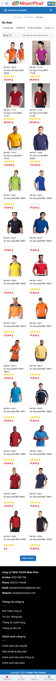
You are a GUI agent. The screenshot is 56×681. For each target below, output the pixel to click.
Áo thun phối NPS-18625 (41, 241)
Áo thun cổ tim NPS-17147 (13, 114)
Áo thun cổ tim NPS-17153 (39, 71)
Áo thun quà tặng (34, 28)
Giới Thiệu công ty (12, 611)
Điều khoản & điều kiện (14, 651)
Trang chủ (17, 17)
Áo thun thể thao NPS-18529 (14, 71)
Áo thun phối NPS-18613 (41, 369)
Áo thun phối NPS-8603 (14, 497)
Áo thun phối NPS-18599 (15, 539)
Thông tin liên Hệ (11, 628)
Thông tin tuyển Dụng (13, 622)
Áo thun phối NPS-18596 (41, 539)
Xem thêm (28, 558)
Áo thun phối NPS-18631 (15, 198)
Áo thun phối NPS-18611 (15, 411)
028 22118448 (18, 582)
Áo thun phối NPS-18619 (15, 326)
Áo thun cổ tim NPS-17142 (39, 114)
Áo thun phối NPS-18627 (15, 241)
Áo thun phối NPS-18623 (15, 283)
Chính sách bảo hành (13, 662)
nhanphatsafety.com (24, 592)
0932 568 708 (19, 577)
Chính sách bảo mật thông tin (18, 657)
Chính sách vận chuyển (14, 645)
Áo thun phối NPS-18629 (41, 198)
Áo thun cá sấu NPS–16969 (39, 157)
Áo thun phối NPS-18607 (15, 454)
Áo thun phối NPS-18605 (41, 454)
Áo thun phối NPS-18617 (41, 326)
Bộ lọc (6, 35)
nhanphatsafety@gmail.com (25, 587)
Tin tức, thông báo (12, 616)
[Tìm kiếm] (51, 10)
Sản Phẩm (29, 17)
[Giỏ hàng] (51, 4)
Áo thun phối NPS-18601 (41, 497)
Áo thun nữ (20, 28)
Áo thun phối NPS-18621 (41, 283)
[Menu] (6, 3)
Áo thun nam (8, 28)
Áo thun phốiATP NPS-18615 (14, 370)
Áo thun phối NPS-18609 (41, 411)
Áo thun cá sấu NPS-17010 (13, 157)
